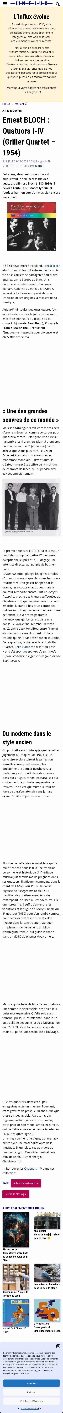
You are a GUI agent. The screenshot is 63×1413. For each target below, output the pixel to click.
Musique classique (15, 1194)
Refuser (31, 1392)
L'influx (6, 104)
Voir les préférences (31, 1401)
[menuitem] (8, 104)
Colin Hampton (25, 647)
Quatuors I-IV (33, 1168)
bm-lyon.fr (33, 92)
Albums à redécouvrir (26, 1183)
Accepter (31, 1383)
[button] (58, 1346)
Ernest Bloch (52, 266)
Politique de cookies (30, 1408)
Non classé (21, 104)
